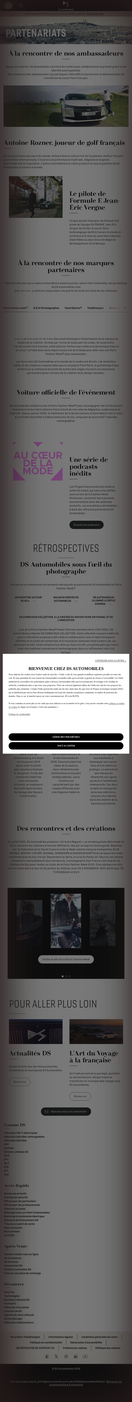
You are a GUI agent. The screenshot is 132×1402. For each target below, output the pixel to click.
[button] (110, 660)
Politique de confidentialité (19, 714)
